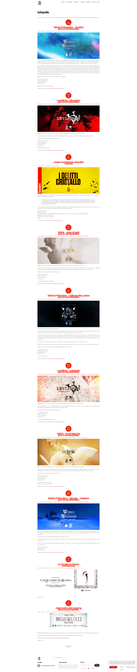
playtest (70, 611)
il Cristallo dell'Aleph (57, 657)
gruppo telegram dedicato (59, 88)
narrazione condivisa (61, 611)
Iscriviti (97, 665)
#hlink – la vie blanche (68, 434)
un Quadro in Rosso (68, 564)
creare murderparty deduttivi (68, 162)
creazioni (39, 236)
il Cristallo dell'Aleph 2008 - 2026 (48, 665)
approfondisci (74, 667)
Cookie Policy (122, 669)
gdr (57, 236)
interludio (89, 374)
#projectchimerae (40, 374)
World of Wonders (80, 299)
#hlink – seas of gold (68, 232)
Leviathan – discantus (68, 100)
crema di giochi (69, 1)
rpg (82, 236)
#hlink (55, 236)
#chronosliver (76, 1)
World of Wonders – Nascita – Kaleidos (68, 498)
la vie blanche (78, 437)
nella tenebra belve (66, 299)
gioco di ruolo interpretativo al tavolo (69, 236)
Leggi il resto (39, 597)
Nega (121, 667)
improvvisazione (55, 611)
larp (50, 165)
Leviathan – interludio (68, 371)
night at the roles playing (68, 608)
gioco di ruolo (60, 236)
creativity (47, 165)
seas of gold (86, 236)
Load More (68, 646)
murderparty (53, 165)
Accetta (113, 667)
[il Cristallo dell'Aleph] (39, 5)
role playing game (79, 236)
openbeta (67, 611)
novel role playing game (49, 236)
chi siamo (63, 1)
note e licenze (94, 1)
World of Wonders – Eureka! (68, 27)
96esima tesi (66, 374)
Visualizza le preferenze (130, 667)
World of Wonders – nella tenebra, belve (68, 296)
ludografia (82, 1)
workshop (88, 1)
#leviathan (62, 374)
